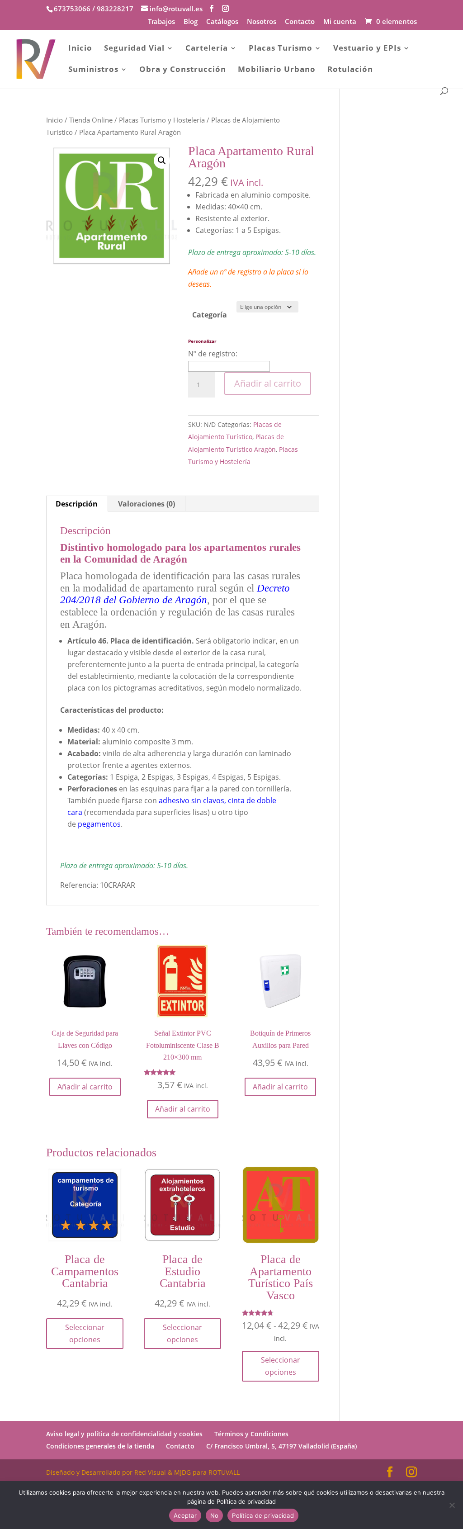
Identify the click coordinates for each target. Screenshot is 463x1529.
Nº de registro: (212, 354)
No (214, 1515)
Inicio (80, 49)
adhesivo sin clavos (191, 800)
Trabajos (161, 22)
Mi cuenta (339, 22)
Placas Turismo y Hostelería (162, 119)
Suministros (93, 70)
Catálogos (222, 22)
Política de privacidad (263, 1515)
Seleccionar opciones (84, 1333)
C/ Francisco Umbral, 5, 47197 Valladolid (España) (281, 1446)
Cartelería (206, 49)
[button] (162, 160)
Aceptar (185, 1515)
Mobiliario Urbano (277, 70)
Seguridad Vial (134, 49)
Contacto (300, 22)
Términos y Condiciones (251, 1434)
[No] (451, 1505)
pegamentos (99, 824)
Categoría (209, 315)
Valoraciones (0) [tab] (146, 504)
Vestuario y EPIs (367, 49)
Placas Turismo (280, 49)
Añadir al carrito (267, 383)
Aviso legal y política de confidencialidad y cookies (124, 1434)
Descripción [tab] (77, 504)
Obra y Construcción (182, 70)
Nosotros (261, 22)
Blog (191, 22)
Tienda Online (91, 119)
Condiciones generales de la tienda (100, 1446)
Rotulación (350, 70)
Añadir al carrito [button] (85, 1087)
